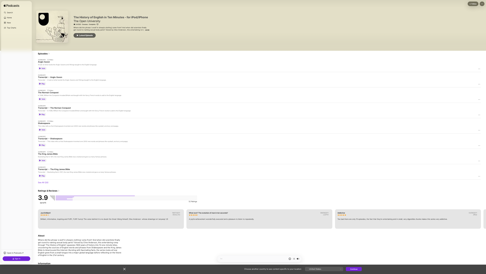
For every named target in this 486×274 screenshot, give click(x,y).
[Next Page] (483, 219)
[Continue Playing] (294, 259)
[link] (44, 53)
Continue (354, 269)
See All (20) (43, 182)
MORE (147, 30)
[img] (11, 5)
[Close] (124, 269)
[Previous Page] (35, 219)
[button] (16, 12)
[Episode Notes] (289, 259)
